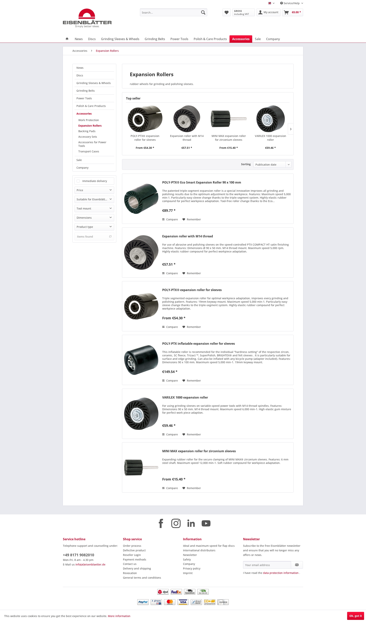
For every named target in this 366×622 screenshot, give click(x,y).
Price (80, 190)
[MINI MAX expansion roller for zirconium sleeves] (229, 118)
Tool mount (84, 208)
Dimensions (84, 217)
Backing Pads (87, 131)
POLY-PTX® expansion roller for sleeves (145, 138)
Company (82, 167)
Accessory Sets (87, 136)
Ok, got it (355, 616)
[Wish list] (226, 12)
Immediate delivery (94, 181)
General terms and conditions (142, 577)
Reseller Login (132, 555)
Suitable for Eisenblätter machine (95, 199)
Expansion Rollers (90, 125)
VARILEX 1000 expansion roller (270, 138)
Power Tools (84, 98)
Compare (171, 219)
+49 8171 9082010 (78, 554)
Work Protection (88, 120)
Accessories (84, 113)
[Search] (203, 12)
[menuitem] (173, 12)
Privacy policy (191, 568)
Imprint (188, 573)
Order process (132, 546)
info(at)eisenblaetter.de (90, 564)
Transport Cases (88, 151)
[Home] (67, 39)
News (79, 68)
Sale (79, 160)
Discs (79, 75)
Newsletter (190, 555)
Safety (187, 559)
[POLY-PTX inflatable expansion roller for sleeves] (141, 360)
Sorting (246, 164)
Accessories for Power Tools (92, 144)
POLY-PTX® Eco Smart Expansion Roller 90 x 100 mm (201, 182)
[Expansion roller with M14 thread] (187, 118)
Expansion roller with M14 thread (187, 138)
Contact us (129, 564)
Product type (85, 227)
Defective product (134, 550)
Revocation (130, 573)
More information (119, 616)
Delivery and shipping (137, 568)
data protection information (281, 573)
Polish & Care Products (91, 106)
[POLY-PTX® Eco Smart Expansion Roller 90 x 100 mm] (141, 199)
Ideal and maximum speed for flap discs (209, 546)
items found (85, 236)
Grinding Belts (85, 90)
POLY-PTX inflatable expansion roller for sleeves (198, 344)
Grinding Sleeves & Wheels (93, 83)
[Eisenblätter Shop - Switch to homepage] (92, 18)
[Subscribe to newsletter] (297, 565)
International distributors (199, 550)
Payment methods (134, 559)
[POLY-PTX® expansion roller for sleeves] (145, 118)
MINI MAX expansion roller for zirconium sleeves (229, 138)
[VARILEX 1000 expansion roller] (271, 118)
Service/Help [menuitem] (291, 3)
